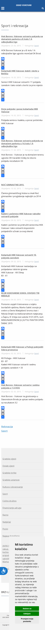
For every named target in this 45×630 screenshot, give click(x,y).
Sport (36, 45)
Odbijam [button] (27, 614)
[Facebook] (22, 58)
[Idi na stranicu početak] (21, 435)
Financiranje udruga (11, 507)
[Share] (22, 68)
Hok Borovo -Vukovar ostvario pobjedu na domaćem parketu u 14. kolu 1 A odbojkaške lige (22, 143)
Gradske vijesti (9, 458)
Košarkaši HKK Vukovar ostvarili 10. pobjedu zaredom (18, 256)
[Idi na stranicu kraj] (24, 435)
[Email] (22, 61)
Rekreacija (7, 426)
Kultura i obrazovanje (12, 487)
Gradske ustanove (11, 480)
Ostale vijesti (8, 466)
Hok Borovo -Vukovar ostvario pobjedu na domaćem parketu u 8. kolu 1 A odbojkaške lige (22, 39)
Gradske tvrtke (9, 472)
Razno (5, 515)
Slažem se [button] (27, 608)
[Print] (22, 64)
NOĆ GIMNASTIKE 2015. (12, 184)
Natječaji (6, 522)
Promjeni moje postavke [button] (27, 620)
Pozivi (5, 529)
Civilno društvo (9, 501)
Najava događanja (11, 536)
